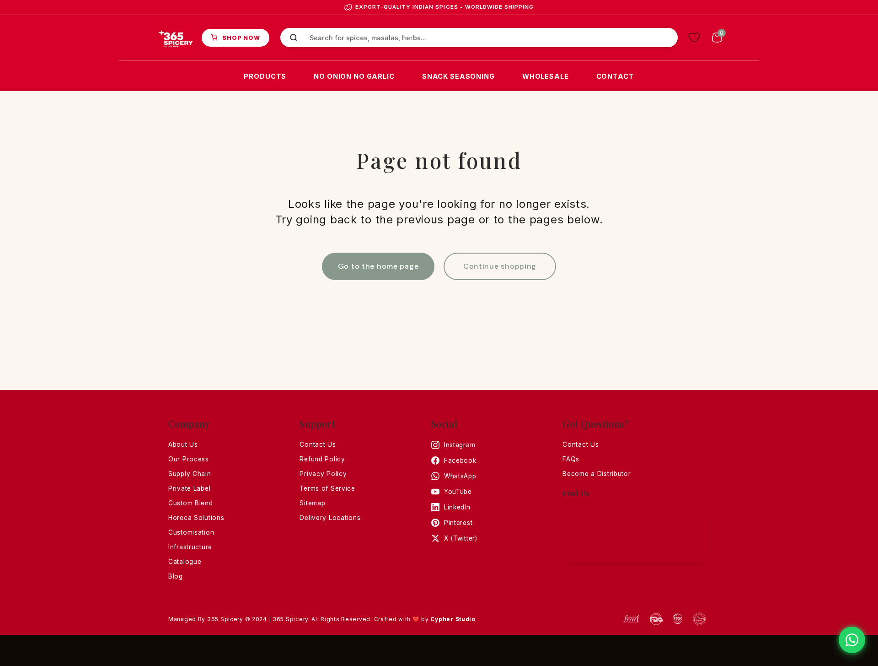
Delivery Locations (330, 517)
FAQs (570, 459)
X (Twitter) (460, 538)
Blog (175, 576)
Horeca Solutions (196, 517)
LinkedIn (457, 507)
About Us (183, 444)
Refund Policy (322, 459)
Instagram (459, 445)
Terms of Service (327, 488)
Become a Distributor (596, 473)
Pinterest (458, 522)
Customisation (191, 532)
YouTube (458, 491)
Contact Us (318, 444)
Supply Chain (189, 473)
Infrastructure (190, 547)
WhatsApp (460, 476)
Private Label (189, 488)
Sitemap (312, 503)
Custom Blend (190, 503)
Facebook (460, 460)
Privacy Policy (323, 473)
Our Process (188, 459)
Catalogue (184, 561)
